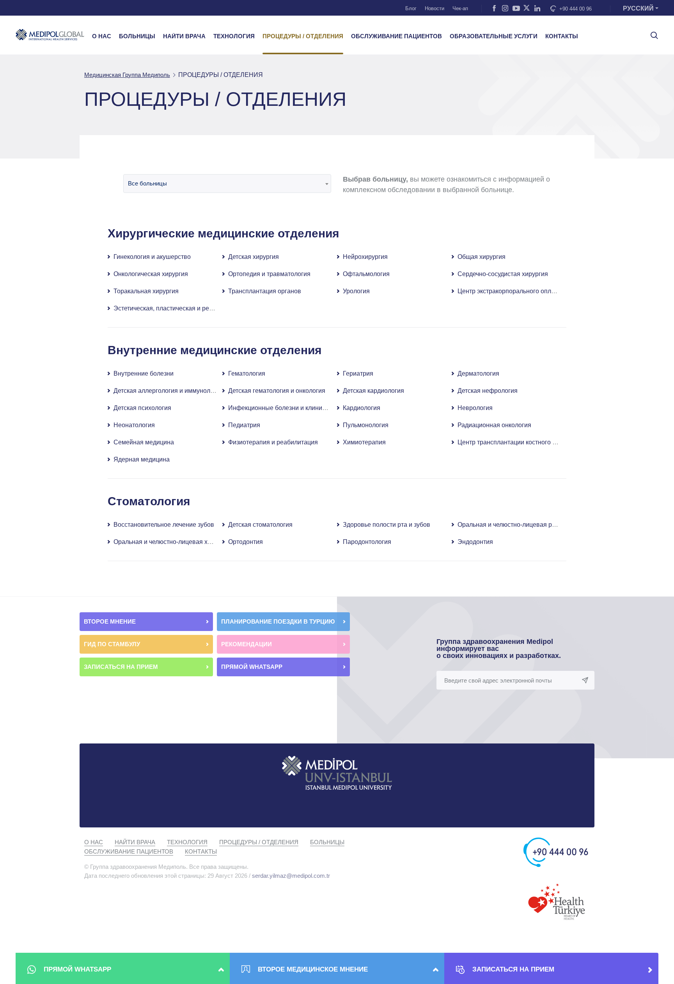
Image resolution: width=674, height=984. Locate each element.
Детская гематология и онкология (276, 390)
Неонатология (134, 425)
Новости (434, 8)
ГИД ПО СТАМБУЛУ (113, 644)
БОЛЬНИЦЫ (137, 36)
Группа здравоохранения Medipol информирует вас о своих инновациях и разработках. (498, 648)
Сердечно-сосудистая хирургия (503, 274)
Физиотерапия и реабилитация (273, 442)
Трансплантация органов (264, 291)
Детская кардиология (373, 390)
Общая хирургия (482, 256)
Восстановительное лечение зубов (164, 524)
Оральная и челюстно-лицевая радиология (520, 524)
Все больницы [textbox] (147, 183)
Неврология (475, 408)
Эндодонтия (475, 541)
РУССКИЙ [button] (638, 8)
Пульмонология (365, 425)
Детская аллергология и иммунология (168, 390)
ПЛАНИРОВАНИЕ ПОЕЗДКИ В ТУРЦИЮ (278, 621)
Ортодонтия (245, 541)
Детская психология (142, 408)
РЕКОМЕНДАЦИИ (247, 644)
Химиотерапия (364, 442)
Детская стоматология (260, 524)
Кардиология (361, 408)
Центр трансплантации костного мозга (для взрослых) (536, 442)
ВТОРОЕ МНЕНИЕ (110, 621)
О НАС (101, 36)
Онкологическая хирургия (151, 274)
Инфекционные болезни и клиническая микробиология (308, 408)
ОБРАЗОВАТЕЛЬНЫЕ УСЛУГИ (493, 36)
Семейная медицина (144, 442)
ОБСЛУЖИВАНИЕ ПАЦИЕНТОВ (396, 36)
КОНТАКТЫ (561, 36)
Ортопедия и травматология (269, 274)
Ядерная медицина (142, 459)
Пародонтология (367, 541)
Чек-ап (460, 8)
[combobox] (227, 183)
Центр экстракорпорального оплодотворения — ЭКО (534, 291)
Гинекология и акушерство (152, 256)
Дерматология (478, 373)
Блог (411, 8)
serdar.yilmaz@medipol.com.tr (291, 875)
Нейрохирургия (365, 256)
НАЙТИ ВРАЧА (184, 36)
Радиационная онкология (494, 425)
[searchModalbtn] (651, 32)
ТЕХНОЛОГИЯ (234, 36)
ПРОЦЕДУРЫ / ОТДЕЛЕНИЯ (303, 36)
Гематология (246, 373)
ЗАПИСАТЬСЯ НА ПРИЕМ (122, 666)
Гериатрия (358, 373)
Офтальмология (366, 274)
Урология (356, 291)
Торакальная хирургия (146, 291)
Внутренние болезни (144, 373)
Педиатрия (244, 425)
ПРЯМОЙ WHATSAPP (252, 666)
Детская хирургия (253, 256)
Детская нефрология (488, 390)
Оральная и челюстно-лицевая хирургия (172, 541)
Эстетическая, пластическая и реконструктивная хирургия (198, 308)
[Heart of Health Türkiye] (556, 901)
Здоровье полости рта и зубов (386, 524)
